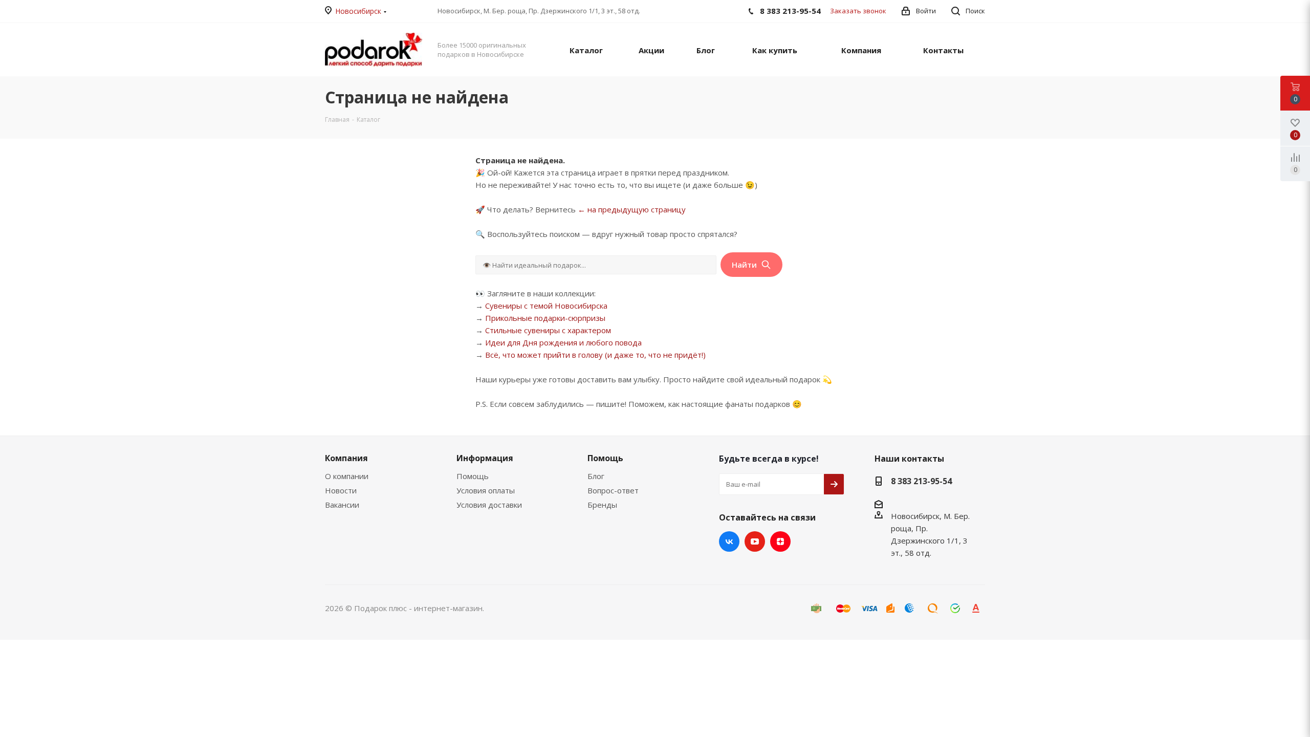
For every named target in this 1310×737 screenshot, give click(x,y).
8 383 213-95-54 (921, 481)
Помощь (472, 476)
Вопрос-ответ (613, 490)
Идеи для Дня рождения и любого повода (563, 342)
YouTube (755, 541)
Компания (346, 458)
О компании (346, 476)
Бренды (602, 505)
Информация (484, 458)
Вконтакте (729, 541)
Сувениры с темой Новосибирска (546, 305)
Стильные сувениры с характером (548, 330)
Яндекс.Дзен (780, 541)
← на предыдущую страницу (632, 209)
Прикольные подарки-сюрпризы (545, 318)
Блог (595, 476)
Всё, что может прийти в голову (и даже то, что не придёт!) (595, 355)
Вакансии (342, 505)
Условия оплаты (485, 490)
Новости (341, 490)
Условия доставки (489, 505)
